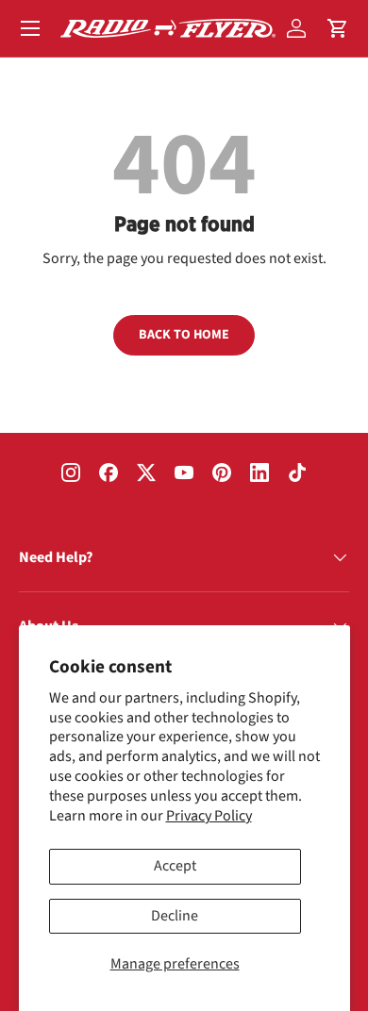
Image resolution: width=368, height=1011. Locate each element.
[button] (338, 28)
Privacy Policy (209, 815)
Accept (175, 865)
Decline (174, 915)
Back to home (184, 334)
